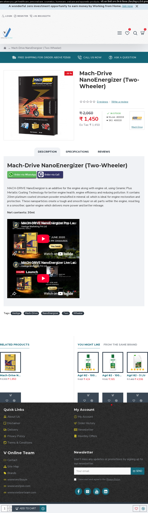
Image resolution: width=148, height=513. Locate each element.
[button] (111, 405)
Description (47, 151)
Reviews (104, 151)
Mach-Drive (31, 313)
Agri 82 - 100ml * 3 (88, 375)
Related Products (14, 344)
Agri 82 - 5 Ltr (136, 375)
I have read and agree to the (99, 479)
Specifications (77, 151)
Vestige (16, 313)
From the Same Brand (120, 344)
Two (65, 313)
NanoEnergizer (50, 313)
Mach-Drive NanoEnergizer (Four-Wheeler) (10, 375)
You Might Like (89, 344)
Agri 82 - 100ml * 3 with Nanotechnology (112, 375)
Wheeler (78, 313)
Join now (127, 6)
